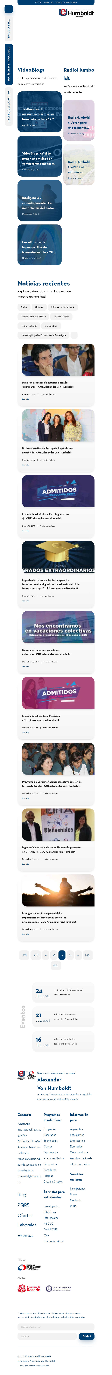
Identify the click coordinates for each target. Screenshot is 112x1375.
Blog (22, 1194)
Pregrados (50, 1129)
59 (62, 955)
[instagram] (103, 20)
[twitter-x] (103, 15)
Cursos (48, 1146)
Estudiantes (77, 1135)
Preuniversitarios (54, 1158)
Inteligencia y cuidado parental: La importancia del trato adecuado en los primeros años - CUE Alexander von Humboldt (49, 917)
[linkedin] (103, 6)
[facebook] (103, 10)
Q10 (58, 2)
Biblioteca (50, 1212)
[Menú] (21, 13)
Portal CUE (49, 2)
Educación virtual (70, 2)
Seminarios (50, 1164)
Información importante (62, 307)
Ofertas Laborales (27, 1220)
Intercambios (51, 326)
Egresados (76, 1146)
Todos (24, 307)
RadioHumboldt (29, 326)
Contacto (76, 1200)
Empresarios (77, 1140)
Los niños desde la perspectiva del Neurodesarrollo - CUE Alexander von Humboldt (38, 252)
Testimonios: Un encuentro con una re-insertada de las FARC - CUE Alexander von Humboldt (39, 119)
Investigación (51, 1206)
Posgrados (50, 1135)
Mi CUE (38, 2)
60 (70, 955)
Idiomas (48, 1175)
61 (78, 955)
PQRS (23, 1205)
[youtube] (103, 24)
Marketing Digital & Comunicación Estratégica (43, 335)
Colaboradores (79, 1152)
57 (46, 955)
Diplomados (51, 1152)
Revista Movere (61, 316)
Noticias (39, 307)
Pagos (73, 1194)
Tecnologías (51, 1140)
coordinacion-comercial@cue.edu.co (30, 1176)
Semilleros (50, 1170)
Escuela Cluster (53, 1181)
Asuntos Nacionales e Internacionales (81, 1161)
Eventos (25, 1235)
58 (54, 955)
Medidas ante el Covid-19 (33, 316)
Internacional (51, 1217)
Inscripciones (77, 1188)
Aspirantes (76, 1129)
